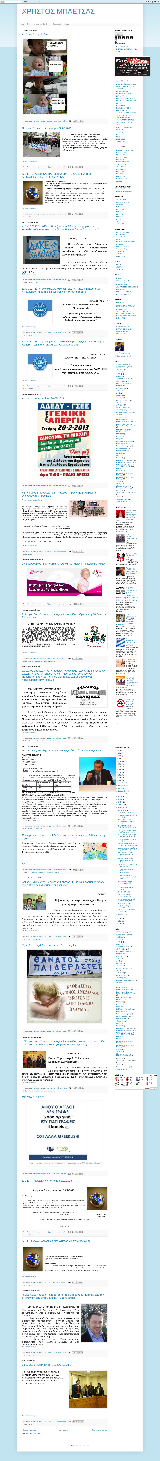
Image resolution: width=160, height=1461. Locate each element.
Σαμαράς (119, 481)
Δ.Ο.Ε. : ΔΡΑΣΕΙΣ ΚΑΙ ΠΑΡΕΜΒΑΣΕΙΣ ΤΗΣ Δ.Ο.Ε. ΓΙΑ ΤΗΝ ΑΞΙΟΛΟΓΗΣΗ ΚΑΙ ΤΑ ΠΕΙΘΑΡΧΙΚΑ (56, 175)
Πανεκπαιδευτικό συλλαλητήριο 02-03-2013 (46, 128)
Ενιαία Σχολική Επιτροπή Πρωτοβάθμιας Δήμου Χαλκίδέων (126, 425)
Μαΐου (120, 802)
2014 (118, 778)
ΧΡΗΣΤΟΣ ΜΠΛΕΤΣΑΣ (58, 11)
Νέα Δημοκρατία (121, 451)
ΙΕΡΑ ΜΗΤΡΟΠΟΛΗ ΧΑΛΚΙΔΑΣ (126, 316)
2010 (118, 924)
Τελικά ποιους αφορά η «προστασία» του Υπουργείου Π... (125, 905)
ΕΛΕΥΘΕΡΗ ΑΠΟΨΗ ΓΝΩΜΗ (125, 150)
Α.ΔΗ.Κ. (118, 371)
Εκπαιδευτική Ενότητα (123, 419)
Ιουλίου (120, 796)
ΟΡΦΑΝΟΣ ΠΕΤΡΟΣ (122, 334)
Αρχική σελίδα (25, 24)
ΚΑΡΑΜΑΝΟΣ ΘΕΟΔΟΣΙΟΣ (124, 329)
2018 (118, 767)
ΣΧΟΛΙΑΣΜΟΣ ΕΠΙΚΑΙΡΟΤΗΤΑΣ (126, 493)
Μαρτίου (121, 807)
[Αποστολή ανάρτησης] (69, 121)
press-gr (119, 219)
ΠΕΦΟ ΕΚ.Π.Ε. (121, 468)
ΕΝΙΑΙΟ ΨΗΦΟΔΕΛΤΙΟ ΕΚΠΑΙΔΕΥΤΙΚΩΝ (123, 430)
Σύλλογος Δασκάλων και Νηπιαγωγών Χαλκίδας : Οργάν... (126, 854)
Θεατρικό (119, 439)
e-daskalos (119, 129)
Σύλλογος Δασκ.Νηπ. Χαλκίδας (126, 113)
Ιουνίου (120, 799)
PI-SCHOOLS (120, 139)
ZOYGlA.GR (120, 223)
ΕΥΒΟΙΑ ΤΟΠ (120, 155)
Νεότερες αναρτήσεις (29, 1430)
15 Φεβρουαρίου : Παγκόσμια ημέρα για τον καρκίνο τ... (127, 849)
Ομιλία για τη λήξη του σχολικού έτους (131, 555)
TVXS (118, 221)
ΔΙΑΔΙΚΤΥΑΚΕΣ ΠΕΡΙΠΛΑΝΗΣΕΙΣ (127, 287)
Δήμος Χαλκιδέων (121, 237)
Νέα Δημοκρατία (124, 367)
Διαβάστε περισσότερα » (29, 161)
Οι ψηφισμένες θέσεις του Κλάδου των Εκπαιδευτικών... (126, 870)
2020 (118, 761)
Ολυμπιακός (120, 453)
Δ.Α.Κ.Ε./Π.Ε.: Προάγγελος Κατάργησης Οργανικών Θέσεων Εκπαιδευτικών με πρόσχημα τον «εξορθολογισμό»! (127, 682)
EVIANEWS (120, 171)
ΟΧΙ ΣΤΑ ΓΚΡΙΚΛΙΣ (33, 1097)
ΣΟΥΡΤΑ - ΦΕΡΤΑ (121, 254)
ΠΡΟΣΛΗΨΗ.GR (121, 110)
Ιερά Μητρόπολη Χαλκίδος (124, 441)
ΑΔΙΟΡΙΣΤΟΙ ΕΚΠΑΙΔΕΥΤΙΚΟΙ (125, 86)
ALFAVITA (119, 125)
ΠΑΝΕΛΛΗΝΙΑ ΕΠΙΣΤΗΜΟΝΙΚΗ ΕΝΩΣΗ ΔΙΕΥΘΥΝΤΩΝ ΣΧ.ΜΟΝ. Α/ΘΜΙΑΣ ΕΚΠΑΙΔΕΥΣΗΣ (126, 464)
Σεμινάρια (119, 484)
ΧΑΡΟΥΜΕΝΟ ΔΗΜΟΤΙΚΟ (124, 122)
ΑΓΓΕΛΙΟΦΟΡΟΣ (121, 200)
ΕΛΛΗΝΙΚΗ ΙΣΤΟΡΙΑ (122, 294)
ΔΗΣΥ (118, 414)
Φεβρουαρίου (122, 810)
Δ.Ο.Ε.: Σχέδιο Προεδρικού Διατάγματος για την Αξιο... (127, 900)
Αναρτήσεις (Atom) (36, 1433)
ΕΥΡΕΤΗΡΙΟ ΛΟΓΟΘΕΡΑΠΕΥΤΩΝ (127, 101)
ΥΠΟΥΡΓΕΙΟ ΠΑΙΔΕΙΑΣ (123, 117)
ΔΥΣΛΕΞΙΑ (119, 89)
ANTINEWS (120, 209)
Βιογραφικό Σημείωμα (61, 24)
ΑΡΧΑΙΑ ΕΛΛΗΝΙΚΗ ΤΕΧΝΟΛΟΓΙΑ (122, 281)
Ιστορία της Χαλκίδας (41, 24)
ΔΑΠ (117, 403)
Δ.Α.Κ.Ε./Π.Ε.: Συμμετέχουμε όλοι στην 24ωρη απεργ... (127, 835)
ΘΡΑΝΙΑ (118, 103)
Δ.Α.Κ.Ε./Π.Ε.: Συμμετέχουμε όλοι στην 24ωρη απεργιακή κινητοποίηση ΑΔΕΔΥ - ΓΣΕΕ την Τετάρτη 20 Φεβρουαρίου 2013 (63, 343)
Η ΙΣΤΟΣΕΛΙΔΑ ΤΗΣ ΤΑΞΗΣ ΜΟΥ (126, 49)
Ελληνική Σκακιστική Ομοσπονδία (126, 242)
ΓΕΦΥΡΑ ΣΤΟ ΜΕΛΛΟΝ (123, 383)
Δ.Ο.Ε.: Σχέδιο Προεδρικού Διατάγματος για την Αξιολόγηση (56, 1240)
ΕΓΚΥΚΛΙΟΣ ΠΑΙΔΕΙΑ (123, 91)
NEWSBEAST (120, 216)
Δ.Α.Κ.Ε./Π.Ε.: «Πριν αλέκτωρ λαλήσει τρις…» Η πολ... (127, 831)
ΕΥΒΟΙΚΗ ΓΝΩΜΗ (122, 157)
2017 (118, 769)
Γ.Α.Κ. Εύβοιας (121, 234)
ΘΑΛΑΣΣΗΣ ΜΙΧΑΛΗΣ (123, 326)
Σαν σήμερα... (120, 251)
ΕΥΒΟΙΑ (118, 436)
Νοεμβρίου (122, 786)
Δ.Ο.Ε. (29, 217)
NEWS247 (119, 214)
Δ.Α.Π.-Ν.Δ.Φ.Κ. (121, 388)
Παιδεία (30, 554)
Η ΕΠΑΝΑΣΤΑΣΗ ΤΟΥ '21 (124, 284)
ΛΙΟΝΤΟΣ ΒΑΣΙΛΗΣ (122, 331)
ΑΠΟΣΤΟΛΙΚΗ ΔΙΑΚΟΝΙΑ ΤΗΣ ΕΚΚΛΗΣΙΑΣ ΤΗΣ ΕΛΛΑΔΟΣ (125, 306)
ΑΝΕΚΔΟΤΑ (120, 376)
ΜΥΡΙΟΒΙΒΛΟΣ (121, 309)
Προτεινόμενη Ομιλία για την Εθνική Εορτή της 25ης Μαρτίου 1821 (131, 571)
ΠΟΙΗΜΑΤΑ (119, 471)
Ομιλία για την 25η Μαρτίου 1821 (132, 660)
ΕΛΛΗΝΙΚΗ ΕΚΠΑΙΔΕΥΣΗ (124, 98)
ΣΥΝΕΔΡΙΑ (119, 490)
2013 (118, 780)
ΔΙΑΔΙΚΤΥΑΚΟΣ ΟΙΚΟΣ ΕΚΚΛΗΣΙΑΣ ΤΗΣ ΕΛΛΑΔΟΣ (125, 312)
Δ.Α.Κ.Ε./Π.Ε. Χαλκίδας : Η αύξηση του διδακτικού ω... (127, 826)
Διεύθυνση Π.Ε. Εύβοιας (124, 191)
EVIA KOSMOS (121, 169)
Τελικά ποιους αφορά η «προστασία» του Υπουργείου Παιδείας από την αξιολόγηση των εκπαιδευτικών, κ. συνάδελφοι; (63, 1296)
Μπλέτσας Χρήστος (123, 353)
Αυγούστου (122, 794)
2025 (118, 753)
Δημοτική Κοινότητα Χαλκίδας (125, 412)
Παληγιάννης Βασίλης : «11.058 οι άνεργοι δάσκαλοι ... (128, 865)
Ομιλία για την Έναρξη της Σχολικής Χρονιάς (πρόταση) (131, 537)
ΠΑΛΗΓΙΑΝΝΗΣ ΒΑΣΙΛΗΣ (35, 829)
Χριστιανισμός (120, 501)
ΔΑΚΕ (118, 393)
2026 (118, 750)
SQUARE (119, 181)
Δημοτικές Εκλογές (122, 410)
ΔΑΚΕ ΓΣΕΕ (120, 395)
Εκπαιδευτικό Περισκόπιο (124, 93)
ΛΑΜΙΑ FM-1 (120, 204)
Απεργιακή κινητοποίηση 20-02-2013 (43, 398)
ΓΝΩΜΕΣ (39, 939)
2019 (118, 764)
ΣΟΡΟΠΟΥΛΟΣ (121, 164)
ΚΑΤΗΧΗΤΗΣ (120, 318)
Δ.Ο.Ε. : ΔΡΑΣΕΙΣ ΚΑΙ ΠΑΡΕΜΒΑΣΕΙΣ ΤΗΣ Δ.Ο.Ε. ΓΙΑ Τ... (127, 821)
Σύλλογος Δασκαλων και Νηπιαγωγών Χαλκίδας (41, 661)
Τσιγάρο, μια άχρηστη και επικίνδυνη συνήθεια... (130, 702)
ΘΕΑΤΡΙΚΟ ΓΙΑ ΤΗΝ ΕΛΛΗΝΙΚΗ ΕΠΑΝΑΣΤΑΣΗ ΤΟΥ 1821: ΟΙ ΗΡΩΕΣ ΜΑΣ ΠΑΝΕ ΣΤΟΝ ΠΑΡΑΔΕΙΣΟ (126, 620)
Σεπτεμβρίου (122, 791)
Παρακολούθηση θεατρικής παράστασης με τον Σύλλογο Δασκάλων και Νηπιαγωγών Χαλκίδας (126, 516)
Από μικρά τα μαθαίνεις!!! (36, 34)
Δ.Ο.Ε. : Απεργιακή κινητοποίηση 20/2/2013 (47, 1180)
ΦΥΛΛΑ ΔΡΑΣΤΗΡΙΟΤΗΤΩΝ (125, 120)
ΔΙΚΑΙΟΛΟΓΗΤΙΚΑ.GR (123, 202)
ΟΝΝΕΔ (118, 455)
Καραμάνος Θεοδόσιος (34, 500)
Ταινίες (118, 497)
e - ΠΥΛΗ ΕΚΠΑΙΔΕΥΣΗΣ (124, 127)
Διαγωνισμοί (120, 417)
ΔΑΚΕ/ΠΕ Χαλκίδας (33, 282)
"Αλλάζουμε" (120, 369)
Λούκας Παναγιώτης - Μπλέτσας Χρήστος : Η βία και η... (127, 877)
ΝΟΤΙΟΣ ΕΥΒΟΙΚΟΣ (122, 162)
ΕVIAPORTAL (120, 159)
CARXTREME (120, 256)
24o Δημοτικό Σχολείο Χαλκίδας (126, 84)
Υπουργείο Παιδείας (122, 499)
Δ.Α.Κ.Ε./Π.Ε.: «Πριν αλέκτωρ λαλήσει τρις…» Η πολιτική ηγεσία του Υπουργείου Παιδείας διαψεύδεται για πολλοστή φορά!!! (61, 290)
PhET (118, 136)
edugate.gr (119, 132)
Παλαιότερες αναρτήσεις (99, 1430)
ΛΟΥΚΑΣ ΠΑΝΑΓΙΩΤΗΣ (123, 448)
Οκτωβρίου (122, 788)
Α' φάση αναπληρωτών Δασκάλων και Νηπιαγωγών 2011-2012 (130, 642)
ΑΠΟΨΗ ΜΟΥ (32, 939)
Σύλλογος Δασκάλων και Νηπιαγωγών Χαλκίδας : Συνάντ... (126, 860)
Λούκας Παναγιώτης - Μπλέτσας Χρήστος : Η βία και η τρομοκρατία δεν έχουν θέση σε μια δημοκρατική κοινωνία (63, 883)
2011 (118, 921)
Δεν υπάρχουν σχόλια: (60, 121)
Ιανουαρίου (122, 915)
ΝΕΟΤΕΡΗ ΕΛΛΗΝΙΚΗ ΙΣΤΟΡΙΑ (126, 292)
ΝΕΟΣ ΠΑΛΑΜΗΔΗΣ (122, 246)
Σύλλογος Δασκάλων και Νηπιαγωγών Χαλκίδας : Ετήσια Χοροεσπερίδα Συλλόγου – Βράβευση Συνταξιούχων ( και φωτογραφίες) (63, 1043)
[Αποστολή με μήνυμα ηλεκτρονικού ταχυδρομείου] (74, 121)
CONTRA (119, 265)
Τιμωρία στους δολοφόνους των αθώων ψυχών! (49, 945)
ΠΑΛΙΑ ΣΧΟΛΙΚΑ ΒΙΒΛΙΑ (123, 108)
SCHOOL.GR (120, 141)
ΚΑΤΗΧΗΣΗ (120, 303)
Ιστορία (118, 278)
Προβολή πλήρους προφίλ (123, 356)
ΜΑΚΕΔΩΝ (119, 244)
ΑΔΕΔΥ (118, 374)
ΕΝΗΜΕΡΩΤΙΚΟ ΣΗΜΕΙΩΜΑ (125, 422)
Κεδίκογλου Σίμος (121, 443)
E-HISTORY (120, 289)
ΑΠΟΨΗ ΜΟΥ (123, 364)
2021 (118, 758)
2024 (118, 756)
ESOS (118, 134)
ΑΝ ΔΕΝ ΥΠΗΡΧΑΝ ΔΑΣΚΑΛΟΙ (126, 232)
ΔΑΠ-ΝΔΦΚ (120, 405)
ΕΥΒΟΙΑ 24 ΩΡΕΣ (121, 152)
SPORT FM (119, 269)
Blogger (86, 1446)
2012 (118, 918)
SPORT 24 (119, 267)
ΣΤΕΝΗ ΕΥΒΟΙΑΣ (121, 167)
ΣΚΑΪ (117, 207)
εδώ (29, 541)
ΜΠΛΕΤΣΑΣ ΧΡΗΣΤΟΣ (123, 47)
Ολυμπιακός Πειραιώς (123, 249)
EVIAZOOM (120, 174)
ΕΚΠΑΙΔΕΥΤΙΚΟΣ (121, 96)
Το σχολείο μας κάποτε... (124, 115)
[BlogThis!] (76, 121)
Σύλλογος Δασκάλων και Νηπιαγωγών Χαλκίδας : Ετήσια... (126, 887)
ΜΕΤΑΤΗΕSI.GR (121, 105)
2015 (118, 775)
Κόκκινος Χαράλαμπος (123, 446)
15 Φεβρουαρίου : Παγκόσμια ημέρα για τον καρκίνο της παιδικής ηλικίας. (64, 563)
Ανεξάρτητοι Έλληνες (123, 379)
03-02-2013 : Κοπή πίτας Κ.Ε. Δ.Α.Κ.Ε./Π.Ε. (47, 1364)
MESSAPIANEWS (122, 179)
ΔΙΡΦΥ (118, 239)
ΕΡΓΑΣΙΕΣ (119, 434)
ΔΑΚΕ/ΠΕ (30, 335)
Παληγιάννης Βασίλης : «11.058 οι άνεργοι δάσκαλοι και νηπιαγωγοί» (61, 750)
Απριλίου (121, 805)
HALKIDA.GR (120, 176)
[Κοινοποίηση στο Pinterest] (83, 121)
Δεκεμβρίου (122, 783)
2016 (118, 772)
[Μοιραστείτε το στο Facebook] (80, 121)
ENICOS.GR (120, 211)
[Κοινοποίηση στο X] (78, 121)
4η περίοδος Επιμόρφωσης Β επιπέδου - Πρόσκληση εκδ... (128, 844)
